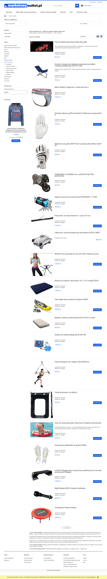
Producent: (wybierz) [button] (10, 23)
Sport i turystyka (8, 62)
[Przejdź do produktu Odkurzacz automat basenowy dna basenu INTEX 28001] (41, 240)
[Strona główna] (23, 5)
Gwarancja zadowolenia (69, 558)
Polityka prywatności (68, 562)
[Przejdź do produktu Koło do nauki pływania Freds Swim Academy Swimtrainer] (41, 429)
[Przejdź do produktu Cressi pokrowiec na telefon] (41, 405)
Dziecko (6, 56)
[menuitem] (9, 12)
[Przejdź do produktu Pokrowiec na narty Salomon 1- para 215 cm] (41, 219)
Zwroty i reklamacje (8, 558)
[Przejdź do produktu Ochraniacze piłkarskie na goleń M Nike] (41, 455)
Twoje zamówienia (28, 558)
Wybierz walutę (7, 33)
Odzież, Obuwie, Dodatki (10, 45)
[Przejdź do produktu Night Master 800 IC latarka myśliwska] (41, 495)
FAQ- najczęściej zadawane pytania (71, 560)
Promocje (6, 81)
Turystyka (8, 64)
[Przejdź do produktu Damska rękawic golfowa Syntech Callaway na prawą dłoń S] (41, 126)
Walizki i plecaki (10, 72)
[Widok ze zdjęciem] (98, 36)
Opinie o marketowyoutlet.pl (69, 564)
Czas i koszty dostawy (49, 560)
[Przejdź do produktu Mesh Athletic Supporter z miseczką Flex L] (41, 97)
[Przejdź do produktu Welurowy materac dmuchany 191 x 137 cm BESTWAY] (41, 287)
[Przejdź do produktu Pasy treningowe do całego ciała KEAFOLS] (41, 374)
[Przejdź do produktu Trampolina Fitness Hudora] (41, 515)
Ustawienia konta (28, 560)
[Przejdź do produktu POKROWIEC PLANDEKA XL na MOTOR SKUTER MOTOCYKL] (41, 183)
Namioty (8, 74)
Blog (84, 562)
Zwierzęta (6, 53)
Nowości (6, 78)
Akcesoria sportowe (11, 68)
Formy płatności (47, 558)
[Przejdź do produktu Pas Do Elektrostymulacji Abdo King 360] (41, 46)
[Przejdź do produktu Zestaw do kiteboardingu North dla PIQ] (41, 345)
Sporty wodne (9, 70)
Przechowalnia (27, 562)
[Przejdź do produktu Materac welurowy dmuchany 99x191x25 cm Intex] (41, 323)
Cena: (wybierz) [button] (83, 23)
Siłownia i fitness (10, 66)
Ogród (5, 49)
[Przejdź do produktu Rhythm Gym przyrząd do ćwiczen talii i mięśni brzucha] (41, 264)
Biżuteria (6, 51)
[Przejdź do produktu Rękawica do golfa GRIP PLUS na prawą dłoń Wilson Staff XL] (41, 156)
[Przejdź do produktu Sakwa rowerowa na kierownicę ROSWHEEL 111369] (41, 203)
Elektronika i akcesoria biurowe (12, 47)
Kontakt (85, 558)
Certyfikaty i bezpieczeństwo (70, 566)
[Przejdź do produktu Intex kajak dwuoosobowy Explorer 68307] (41, 306)
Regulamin (6, 560)
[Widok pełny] (101, 36)
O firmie (85, 560)
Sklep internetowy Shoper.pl (53, 570)
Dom (5, 58)
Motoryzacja (7, 76)
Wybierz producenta (9, 89)
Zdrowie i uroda (8, 60)
